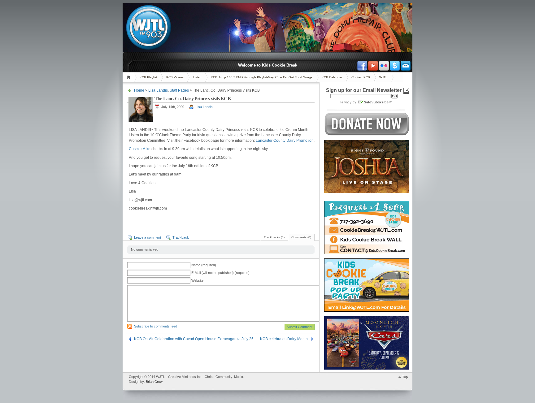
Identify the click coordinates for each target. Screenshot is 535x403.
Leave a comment (147, 237)
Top (405, 377)
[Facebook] (362, 66)
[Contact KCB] (406, 66)
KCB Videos (175, 77)
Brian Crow (154, 382)
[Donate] (395, 66)
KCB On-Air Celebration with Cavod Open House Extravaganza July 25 (194, 339)
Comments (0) (301, 237)
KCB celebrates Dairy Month (284, 339)
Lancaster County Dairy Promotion (285, 140)
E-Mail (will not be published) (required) (220, 273)
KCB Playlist (148, 77)
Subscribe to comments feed (155, 326)
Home (130, 77)
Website (197, 280)
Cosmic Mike (139, 149)
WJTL (383, 77)
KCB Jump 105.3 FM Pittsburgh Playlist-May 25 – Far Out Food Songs (261, 77)
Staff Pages (179, 90)
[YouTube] (373, 66)
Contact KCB (360, 77)
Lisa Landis (158, 90)
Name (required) (203, 265)
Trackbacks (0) (274, 237)
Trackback (180, 237)
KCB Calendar (332, 77)
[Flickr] (384, 66)
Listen (197, 77)
